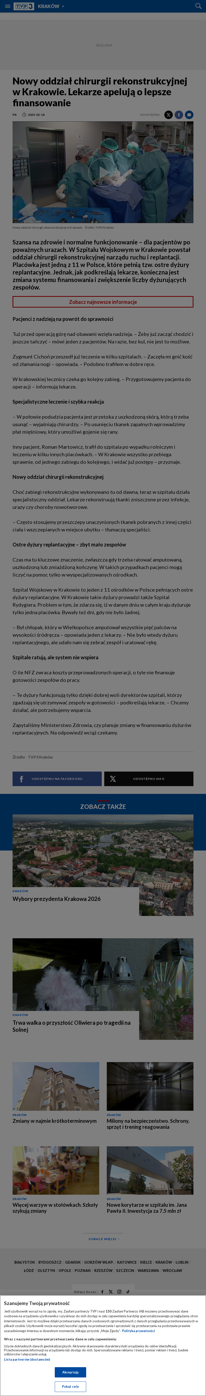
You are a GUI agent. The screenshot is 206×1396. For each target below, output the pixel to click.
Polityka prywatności (138, 1331)
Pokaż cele (70, 1386)
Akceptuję (70, 1372)
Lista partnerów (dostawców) (27, 1359)
